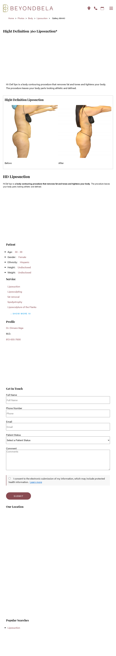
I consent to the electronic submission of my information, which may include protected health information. (57, 480)
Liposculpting (15, 291)
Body (30, 18)
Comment (11, 448)
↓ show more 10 (21, 313)
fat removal (13, 296)
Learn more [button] (36, 482)
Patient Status (13, 435)
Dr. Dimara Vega (14, 328)
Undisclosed (24, 267)
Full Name (11, 395)
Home (11, 18)
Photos (21, 18)
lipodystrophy (15, 302)
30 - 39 (18, 252)
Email (9, 421)
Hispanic (24, 262)
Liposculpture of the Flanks (22, 307)
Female (22, 257)
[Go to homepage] (41, 8)
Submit (18, 495)
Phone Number (14, 408)
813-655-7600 (13, 339)
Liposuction (42, 18)
